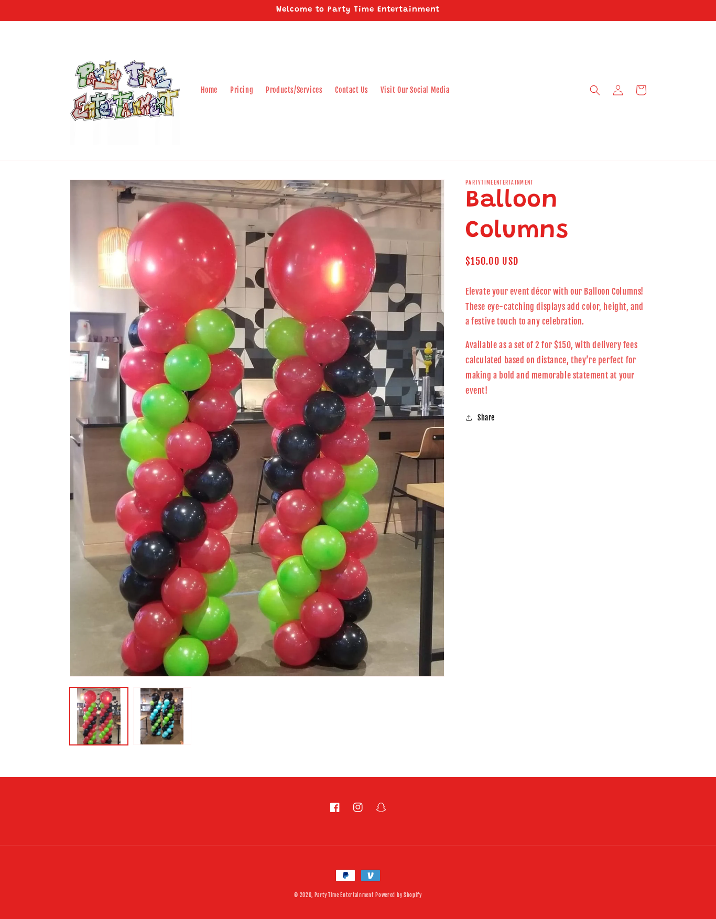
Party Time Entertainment (344, 895)
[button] (594, 90)
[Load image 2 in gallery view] (162, 716)
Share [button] (486, 417)
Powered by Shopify (398, 895)
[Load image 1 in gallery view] (99, 716)
